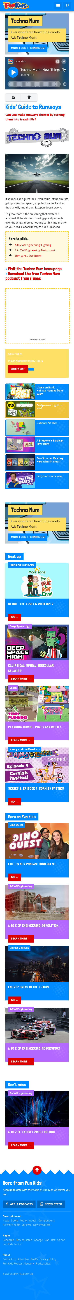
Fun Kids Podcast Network (18, 1264)
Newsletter (53, 1204)
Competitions (46, 1221)
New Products (41, 1225)
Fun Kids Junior (12, 1244)
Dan (47, 1240)
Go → (14, 617)
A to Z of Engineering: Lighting (33, 245)
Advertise (23, 1259)
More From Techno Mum (28, 48)
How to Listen (24, 1240)
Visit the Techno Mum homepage (35, 268)
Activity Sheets (11, 1225)
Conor (61, 1240)
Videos (33, 1221)
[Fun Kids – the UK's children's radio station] (18, 5)
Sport (14, 1221)
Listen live (18, 369)
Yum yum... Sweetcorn (28, 256)
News (6, 1221)
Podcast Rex (43, 1264)
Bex (53, 1240)
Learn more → (21, 679)
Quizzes (26, 1225)
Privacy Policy (48, 1259)
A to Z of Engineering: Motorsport (35, 250)
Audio (23, 1221)
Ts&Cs (34, 1259)
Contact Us (9, 1259)
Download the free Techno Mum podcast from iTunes (32, 276)
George (38, 1240)
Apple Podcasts (21, 1204)
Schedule (8, 1240)
